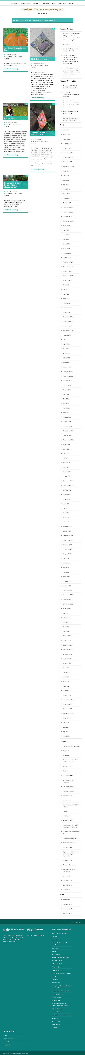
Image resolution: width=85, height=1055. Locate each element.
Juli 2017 (66, 613)
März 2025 (66, 194)
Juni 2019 (66, 508)
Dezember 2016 (68, 645)
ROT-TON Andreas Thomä (35, 935)
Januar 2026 (67, 148)
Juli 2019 (66, 504)
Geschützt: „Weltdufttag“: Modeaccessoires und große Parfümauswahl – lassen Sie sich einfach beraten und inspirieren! (71, 72)
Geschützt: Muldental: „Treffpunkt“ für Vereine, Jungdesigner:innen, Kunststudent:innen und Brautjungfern (70, 59)
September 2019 (68, 494)
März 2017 (66, 631)
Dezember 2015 (68, 700)
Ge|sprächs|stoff (68, 796)
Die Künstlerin (25, 3)
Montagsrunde (67, 847)
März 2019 (66, 522)
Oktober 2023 (67, 271)
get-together (67, 800)
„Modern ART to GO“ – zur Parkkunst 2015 (41, 133)
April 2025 (66, 189)
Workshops (66, 889)
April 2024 (66, 244)
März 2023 (66, 303)
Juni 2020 (66, 453)
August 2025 (67, 171)
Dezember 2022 (68, 317)
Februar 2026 (67, 143)
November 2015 (68, 704)
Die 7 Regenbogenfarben (40, 59)
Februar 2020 (67, 472)
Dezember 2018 (68, 535)
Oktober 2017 (67, 599)
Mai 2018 (66, 567)
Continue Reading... (11, 69)
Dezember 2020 (68, 426)
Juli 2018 (66, 558)
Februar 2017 (67, 636)
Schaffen (36, 3)
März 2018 (66, 576)
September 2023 (68, 276)
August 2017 (67, 608)
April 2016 (66, 681)
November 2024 (68, 212)
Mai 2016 (66, 677)
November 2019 (68, 485)
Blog (53, 3)
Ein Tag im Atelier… (69, 786)
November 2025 (68, 157)
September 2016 (68, 659)
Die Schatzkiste (68, 775)
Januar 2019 (67, 531)
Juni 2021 (66, 399)
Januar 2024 (67, 257)
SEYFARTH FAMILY (68, 860)
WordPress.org (67, 913)
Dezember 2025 (68, 153)
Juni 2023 (66, 289)
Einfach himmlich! (69, 791)
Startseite (14, 3)
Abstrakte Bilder (8, 1039)
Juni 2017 (66, 617)
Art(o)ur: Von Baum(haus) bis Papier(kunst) (71, 761)
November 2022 (68, 321)
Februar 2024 (67, 253)
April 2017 (66, 627)
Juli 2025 (66, 175)
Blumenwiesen (10, 118)
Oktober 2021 (67, 380)
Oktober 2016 (67, 654)
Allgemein (66, 751)
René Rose (66, 111)
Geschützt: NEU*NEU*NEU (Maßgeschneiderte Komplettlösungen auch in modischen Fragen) (71, 37)
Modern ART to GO (69, 843)
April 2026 (66, 134)
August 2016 (67, 663)
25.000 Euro (67, 44)
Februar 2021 (67, 417)
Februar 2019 (67, 526)
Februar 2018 (67, 581)
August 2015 (67, 718)
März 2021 (66, 412)
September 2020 (68, 440)
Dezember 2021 (68, 371)
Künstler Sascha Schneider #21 (71, 832)
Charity (65, 771)
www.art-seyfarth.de (9, 941)
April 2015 (66, 736)
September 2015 (68, 713)
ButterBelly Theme (8, 1053)
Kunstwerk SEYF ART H (70, 838)
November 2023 (68, 267)
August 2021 (67, 390)
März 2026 (66, 139)
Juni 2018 (66, 563)
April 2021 (66, 408)
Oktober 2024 (67, 216)
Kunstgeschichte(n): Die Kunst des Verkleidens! (70, 826)
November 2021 (68, 376)
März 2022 (66, 358)
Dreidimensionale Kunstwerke (68, 781)
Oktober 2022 (67, 326)
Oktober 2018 (67, 545)
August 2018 (67, 554)
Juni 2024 (66, 235)
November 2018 (68, 540)
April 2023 (66, 298)
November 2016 (68, 649)
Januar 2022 (67, 367)
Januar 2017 (67, 640)
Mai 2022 (66, 349)
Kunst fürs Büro (68, 820)
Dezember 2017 (68, 590)
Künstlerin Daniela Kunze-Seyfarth (42, 9)
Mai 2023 (66, 294)
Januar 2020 (67, 476)
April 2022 (66, 353)
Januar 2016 (67, 695)
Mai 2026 (66, 130)
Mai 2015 (66, 731)
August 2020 (67, 444)
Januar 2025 (67, 203)
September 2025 (68, 166)
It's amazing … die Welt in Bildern (71, 806)
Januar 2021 (67, 421)
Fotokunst (45, 3)
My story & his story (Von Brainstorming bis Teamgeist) (71, 854)
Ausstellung (67, 766)
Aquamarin (66, 755)
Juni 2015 (66, 727)
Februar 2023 (67, 308)
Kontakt (71, 3)
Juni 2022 (66, 344)
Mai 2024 (66, 239)
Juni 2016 (66, 672)
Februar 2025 (67, 198)
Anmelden (66, 899)
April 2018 (66, 572)
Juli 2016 (66, 668)
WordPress (25, 1053)
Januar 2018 (67, 586)
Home (5, 1035)
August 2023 (67, 280)
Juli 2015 (66, 722)
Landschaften (7, 1045)
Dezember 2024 (68, 207)
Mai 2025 (66, 184)
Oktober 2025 (67, 162)
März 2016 (66, 686)
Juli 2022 (66, 339)
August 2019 (67, 499)
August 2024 (67, 225)
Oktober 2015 (67, 709)
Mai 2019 (66, 513)
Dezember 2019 (68, 481)
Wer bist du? (67, 876)
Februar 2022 (67, 362)
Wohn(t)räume (67, 885)
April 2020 (66, 463)
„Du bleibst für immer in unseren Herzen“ (70, 50)
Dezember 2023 (68, 262)
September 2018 (68, 549)
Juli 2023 (66, 285)
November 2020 (68, 431)
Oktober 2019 (67, 490)
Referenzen (62, 3)
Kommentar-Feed (68, 909)
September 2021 (68, 385)
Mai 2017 (66, 622)
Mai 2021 (66, 403)
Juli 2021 (66, 394)
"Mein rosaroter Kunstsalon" (71, 746)
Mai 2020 (66, 458)
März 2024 (66, 248)
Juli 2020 (66, 449)
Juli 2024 (66, 230)
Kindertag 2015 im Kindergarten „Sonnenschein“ (11, 185)
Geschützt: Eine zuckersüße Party (15, 49)
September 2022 (68, 330)
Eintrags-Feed (67, 904)
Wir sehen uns (67, 880)
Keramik (65, 811)
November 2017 (68, 595)
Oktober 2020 (67, 435)
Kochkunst (66, 816)
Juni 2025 (66, 180)
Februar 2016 (67, 690)
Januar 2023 (67, 312)
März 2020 (66, 467)
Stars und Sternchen (69, 865)
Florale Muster (7, 1042)
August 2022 (67, 335)
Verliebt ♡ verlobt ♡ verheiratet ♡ (69, 870)
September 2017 (68, 604)
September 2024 (68, 221)
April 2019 (66, 517)
